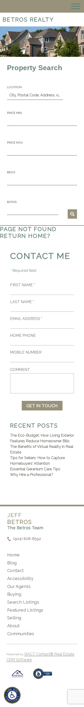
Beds (11, 172)
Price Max (15, 142)
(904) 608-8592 (27, 539)
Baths (12, 202)
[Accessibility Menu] (12, 695)
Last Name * (22, 302)
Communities (20, 633)
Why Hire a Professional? (31, 474)
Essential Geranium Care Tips (35, 469)
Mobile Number (26, 352)
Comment (20, 369)
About (13, 625)
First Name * (22, 285)
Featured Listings (25, 610)
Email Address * (26, 318)
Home (13, 554)
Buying (14, 594)
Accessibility (20, 578)
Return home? (25, 235)
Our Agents (19, 586)
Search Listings (23, 602)
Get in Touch (42, 405)
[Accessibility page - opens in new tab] (42, 676)
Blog (12, 562)
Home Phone (23, 335)
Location (14, 87)
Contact (15, 570)
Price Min (14, 113)
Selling (14, 617)
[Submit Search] (72, 214)
